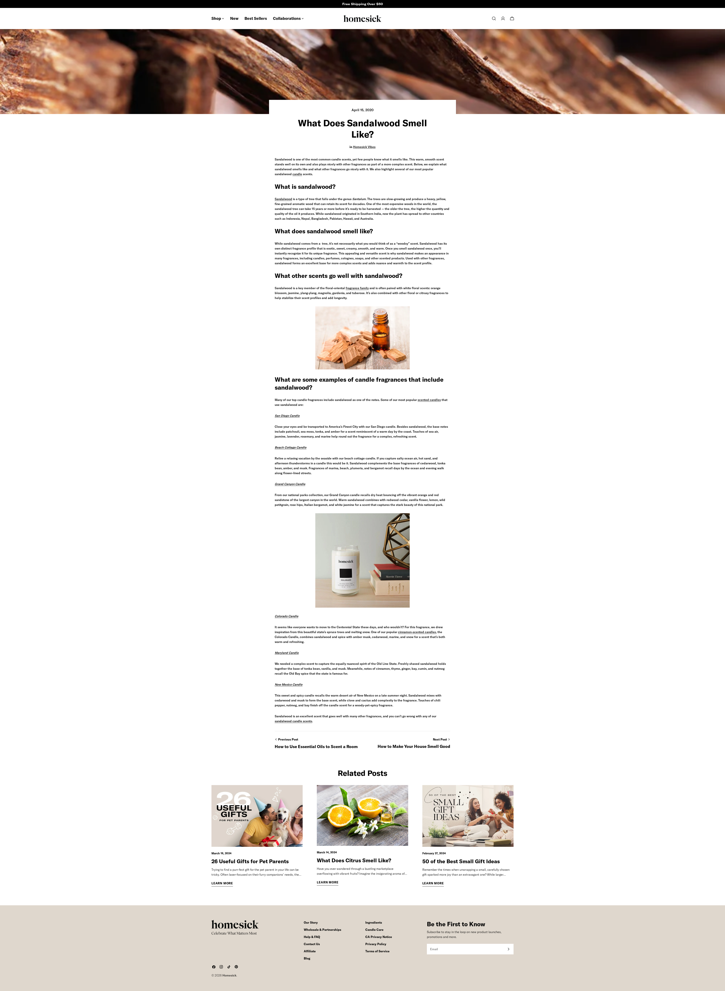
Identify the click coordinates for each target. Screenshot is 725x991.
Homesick (229, 975)
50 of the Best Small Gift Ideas (461, 861)
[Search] (494, 18)
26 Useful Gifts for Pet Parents (250, 861)
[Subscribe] (508, 949)
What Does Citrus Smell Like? (354, 860)
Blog (307, 958)
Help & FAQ (312, 937)
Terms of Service (377, 951)
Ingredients (373, 922)
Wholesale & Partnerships (322, 930)
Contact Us (312, 944)
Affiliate (310, 951)
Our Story (311, 922)
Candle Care (374, 930)
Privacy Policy (375, 944)
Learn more (222, 883)
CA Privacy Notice (378, 937)
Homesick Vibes (364, 147)
